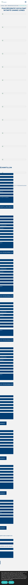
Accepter (4, 582)
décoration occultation (13, 5)
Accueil (2, 5)
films (6, 5)
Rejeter (11, 582)
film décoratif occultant (22, 185)
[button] (25, 2)
